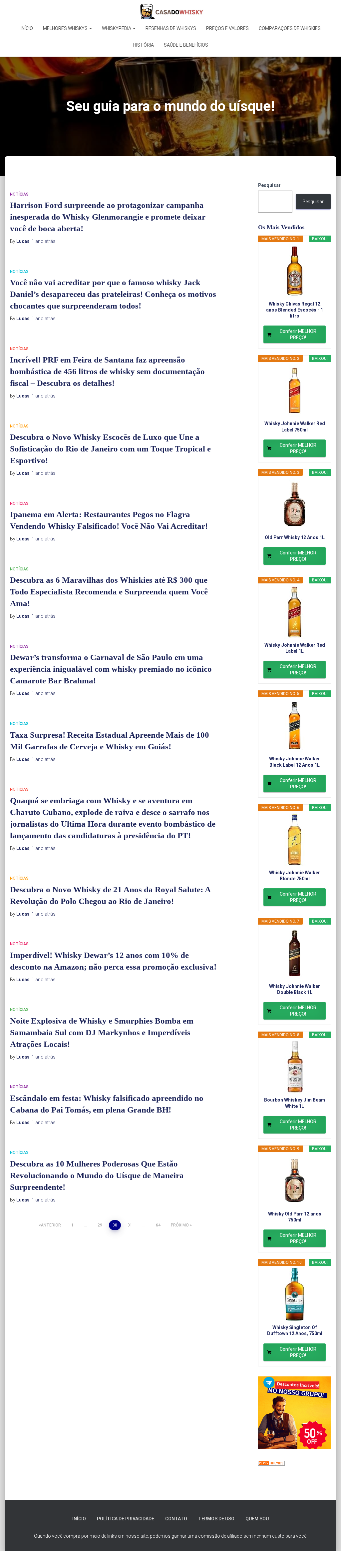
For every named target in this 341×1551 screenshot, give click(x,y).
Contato (176, 1518)
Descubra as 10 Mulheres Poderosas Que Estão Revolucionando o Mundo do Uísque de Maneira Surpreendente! (97, 1175)
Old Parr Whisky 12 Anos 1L (295, 537)
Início (27, 28)
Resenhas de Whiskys (171, 28)
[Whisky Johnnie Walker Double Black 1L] (294, 953)
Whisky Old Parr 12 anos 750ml (294, 1216)
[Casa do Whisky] (170, 11)
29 (100, 1225)
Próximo (180, 1225)
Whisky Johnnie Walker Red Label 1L (294, 648)
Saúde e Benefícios (186, 45)
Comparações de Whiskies (290, 28)
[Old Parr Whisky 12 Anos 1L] (294, 504)
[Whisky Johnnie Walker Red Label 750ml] (294, 390)
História (143, 45)
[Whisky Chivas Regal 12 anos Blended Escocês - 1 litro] (294, 271)
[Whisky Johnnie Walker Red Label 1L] (294, 612)
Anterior (51, 1225)
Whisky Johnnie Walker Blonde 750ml (294, 875)
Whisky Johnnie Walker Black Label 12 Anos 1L (294, 761)
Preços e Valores (227, 28)
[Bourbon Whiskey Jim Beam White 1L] (294, 1067)
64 (158, 1225)
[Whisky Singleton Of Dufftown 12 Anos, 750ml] (294, 1294)
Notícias (19, 194)
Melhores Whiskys (66, 28)
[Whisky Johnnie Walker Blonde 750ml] (294, 839)
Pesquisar (269, 185)
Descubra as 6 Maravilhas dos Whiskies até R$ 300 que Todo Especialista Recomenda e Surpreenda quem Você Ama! (109, 591)
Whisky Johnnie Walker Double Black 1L (294, 989)
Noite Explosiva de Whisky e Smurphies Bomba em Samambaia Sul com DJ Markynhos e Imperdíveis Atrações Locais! (101, 1032)
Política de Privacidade (125, 1518)
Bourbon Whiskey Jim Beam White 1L (294, 1103)
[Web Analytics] (271, 1462)
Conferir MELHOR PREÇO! (298, 334)
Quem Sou (257, 1518)
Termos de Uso (216, 1518)
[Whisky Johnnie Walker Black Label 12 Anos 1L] (294, 725)
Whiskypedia (117, 28)
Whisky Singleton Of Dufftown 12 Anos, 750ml (294, 1330)
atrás (44, 241)
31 (130, 1225)
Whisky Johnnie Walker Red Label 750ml (294, 426)
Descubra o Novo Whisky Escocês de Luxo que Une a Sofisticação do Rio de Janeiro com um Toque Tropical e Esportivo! (110, 448)
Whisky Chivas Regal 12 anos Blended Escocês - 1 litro (294, 310)
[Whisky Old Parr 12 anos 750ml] (294, 1180)
